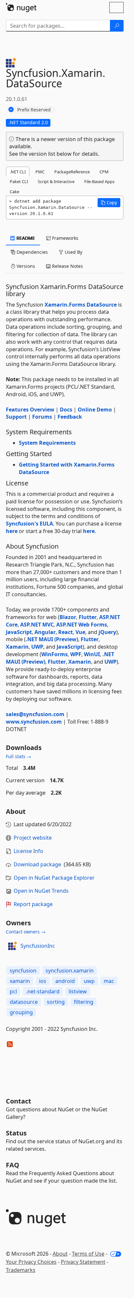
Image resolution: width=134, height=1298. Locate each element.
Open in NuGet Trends (41, 890)
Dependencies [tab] (31, 252)
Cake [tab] (14, 192)
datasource (24, 1001)
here (12, 531)
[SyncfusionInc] (12, 946)
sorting (56, 1001)
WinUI (92, 654)
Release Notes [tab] (67, 266)
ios (42, 981)
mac (109, 981)
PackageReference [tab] (72, 172)
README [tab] (25, 238)
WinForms (54, 654)
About (60, 1253)
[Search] (117, 26)
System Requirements (47, 442)
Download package (37, 864)
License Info (28, 851)
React (65, 632)
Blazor (68, 617)
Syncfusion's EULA (29, 523)
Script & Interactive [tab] (56, 181)
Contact (18, 1101)
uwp (89, 981)
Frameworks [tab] (64, 238)
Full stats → (18, 756)
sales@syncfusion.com (35, 714)
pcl (13, 991)
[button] (109, 202)
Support (16, 416)
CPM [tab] (104, 172)
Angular (45, 632)
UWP (37, 646)
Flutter (88, 617)
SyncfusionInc (37, 945)
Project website (33, 837)
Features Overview (30, 409)
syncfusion (23, 970)
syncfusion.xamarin (70, 970)
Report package (33, 904)
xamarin (20, 981)
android (65, 981)
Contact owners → (26, 932)
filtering (83, 1001)
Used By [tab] (72, 252)
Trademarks (20, 1270)
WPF (75, 654)
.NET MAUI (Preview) (52, 639)
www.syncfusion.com (34, 721)
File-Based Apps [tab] (99, 181)
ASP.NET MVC (37, 624)
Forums (42, 416)
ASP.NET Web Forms (81, 624)
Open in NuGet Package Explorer (54, 877)
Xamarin (17, 646)
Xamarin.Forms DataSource (81, 304)
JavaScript (19, 632)
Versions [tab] (25, 266)
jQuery (107, 632)
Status (16, 1133)
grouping (21, 1012)
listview (78, 991)
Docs (66, 409)
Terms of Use (88, 1253)
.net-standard (43, 991)
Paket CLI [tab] (19, 181)
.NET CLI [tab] (18, 172)
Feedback (70, 416)
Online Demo (95, 409)
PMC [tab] (40, 172)
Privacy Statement (83, 1261)
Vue (80, 632)
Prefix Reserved (34, 110)
